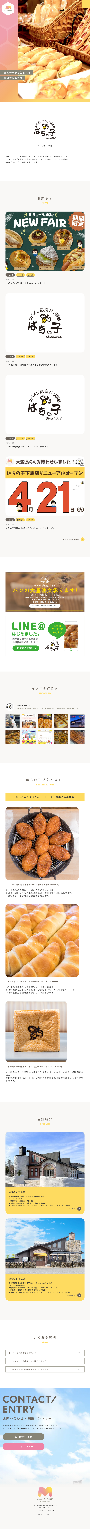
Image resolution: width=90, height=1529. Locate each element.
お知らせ (30, 275)
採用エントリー (25, 1446)
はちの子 (10, 275)
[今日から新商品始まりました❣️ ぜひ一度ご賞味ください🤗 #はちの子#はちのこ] (61, 737)
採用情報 (20, 520)
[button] (86, 4)
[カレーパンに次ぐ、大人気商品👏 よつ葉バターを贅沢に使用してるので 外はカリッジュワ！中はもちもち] (45, 721)
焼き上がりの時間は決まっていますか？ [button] (30, 1369)
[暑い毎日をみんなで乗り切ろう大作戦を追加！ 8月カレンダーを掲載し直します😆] (45, 737)
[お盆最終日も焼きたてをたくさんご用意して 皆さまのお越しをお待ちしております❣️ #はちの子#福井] (61, 721)
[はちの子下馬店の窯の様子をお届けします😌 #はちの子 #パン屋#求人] (12, 721)
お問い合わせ (25, 1436)
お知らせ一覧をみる (71, 539)
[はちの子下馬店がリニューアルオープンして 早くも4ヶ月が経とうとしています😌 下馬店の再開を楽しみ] (29, 721)
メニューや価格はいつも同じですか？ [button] (29, 1361)
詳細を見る (71, 1208)
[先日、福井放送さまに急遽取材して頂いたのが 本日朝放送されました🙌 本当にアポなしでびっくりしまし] (77, 721)
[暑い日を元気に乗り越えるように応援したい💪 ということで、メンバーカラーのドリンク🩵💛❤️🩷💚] (29, 737)
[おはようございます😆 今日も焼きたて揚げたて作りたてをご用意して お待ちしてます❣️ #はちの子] (77, 737)
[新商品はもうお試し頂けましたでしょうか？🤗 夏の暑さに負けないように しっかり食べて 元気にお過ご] (12, 737)
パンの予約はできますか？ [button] (24, 1352)
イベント (20, 275)
